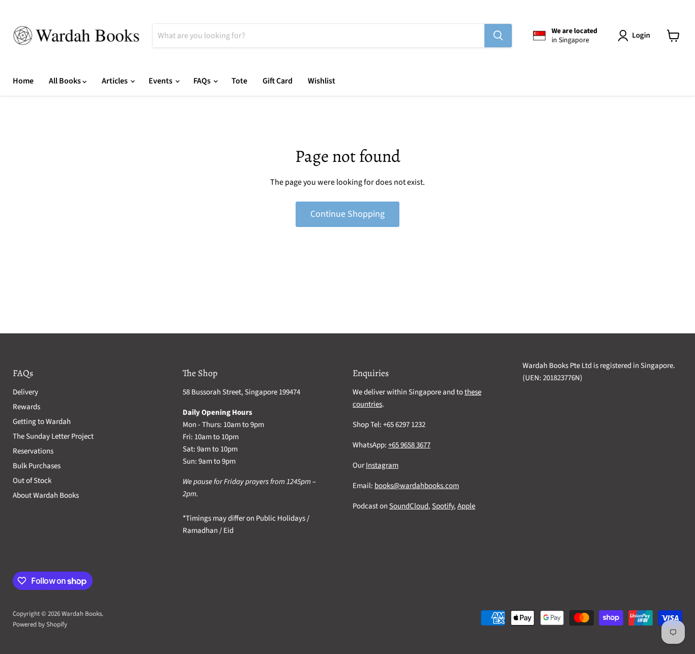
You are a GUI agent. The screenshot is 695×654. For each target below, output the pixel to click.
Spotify (443, 506)
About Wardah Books (46, 495)
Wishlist (321, 81)
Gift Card (278, 81)
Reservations (33, 451)
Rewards (26, 407)
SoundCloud (408, 506)
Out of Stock (32, 480)
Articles (115, 81)
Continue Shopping (347, 214)
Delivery (25, 392)
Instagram (382, 465)
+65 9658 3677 (409, 445)
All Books (65, 81)
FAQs (202, 81)
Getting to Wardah (42, 421)
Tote (239, 81)
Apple (466, 506)
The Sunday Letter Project (53, 436)
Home (23, 81)
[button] (636, 36)
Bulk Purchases (37, 466)
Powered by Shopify (40, 624)
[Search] (498, 35)
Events (161, 81)
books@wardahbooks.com (416, 485)
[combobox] (318, 35)
